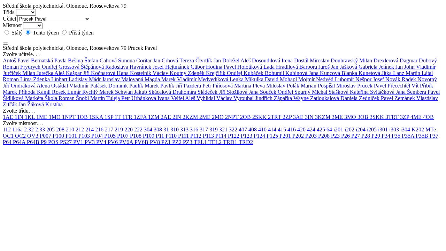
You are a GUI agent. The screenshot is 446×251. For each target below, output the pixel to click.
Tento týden (45, 33)
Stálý (17, 33)
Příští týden (81, 33)
